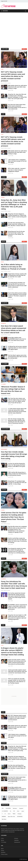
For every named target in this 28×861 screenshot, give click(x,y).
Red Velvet (4, 819)
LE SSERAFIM (5, 811)
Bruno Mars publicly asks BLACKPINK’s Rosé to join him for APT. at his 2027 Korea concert (17, 339)
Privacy (2, 850)
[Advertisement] (14, 29)
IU (5, 813)
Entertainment (4, 449)
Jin (10, 811)
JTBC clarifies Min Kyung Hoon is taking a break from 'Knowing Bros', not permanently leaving (17, 474)
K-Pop (2, 69)
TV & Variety (3, 384)
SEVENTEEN (19, 816)
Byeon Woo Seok (11, 816)
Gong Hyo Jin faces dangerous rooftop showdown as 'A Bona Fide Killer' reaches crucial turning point (17, 215)
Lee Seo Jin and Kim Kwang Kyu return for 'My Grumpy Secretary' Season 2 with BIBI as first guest (16, 465)
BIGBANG (4, 816)
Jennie (9, 813)
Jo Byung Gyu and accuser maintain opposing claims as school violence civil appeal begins (17, 348)
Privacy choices (4, 854)
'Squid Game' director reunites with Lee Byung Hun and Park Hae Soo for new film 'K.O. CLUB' (17, 275)
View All (24, 114)
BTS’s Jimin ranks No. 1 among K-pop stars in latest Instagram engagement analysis (17, 170)
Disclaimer (3, 852)
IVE (14, 811)
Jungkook (21, 808)
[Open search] (25, 10)
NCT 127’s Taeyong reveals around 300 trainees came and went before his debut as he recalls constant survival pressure (13, 76)
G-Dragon (19, 813)
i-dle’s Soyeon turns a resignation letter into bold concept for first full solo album (17, 161)
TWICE (14, 813)
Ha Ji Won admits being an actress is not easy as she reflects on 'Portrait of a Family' (13, 267)
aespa (22, 811)
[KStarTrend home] (8, 5)
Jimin (18, 811)
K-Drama (2, 197)
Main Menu (5, 10)
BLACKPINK (8, 808)
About (2, 848)
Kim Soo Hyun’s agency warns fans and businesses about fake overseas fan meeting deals (17, 357)
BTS (3, 808)
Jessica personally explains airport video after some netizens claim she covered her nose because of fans (17, 671)
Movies (2, 840)
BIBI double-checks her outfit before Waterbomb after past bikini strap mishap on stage (17, 87)
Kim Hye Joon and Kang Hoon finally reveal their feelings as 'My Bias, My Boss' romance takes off (16, 224)
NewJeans (15, 808)
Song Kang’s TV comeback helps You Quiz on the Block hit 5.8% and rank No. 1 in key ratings (17, 482)
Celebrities (3, 323)
